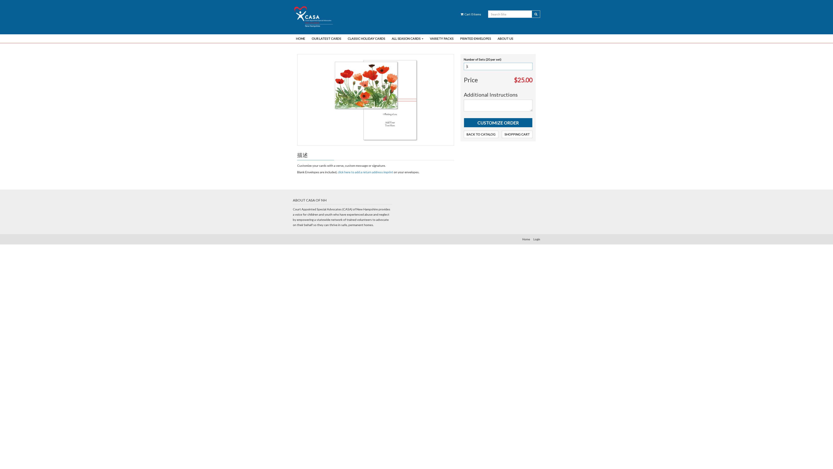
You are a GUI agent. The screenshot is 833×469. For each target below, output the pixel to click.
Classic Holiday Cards (366, 38)
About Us (505, 38)
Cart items (472, 14)
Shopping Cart (517, 134)
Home (300, 38)
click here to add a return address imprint (365, 172)
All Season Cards (406, 38)
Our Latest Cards (326, 38)
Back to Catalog (481, 134)
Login (536, 239)
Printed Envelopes (475, 38)
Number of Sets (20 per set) (482, 59)
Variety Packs (442, 38)
